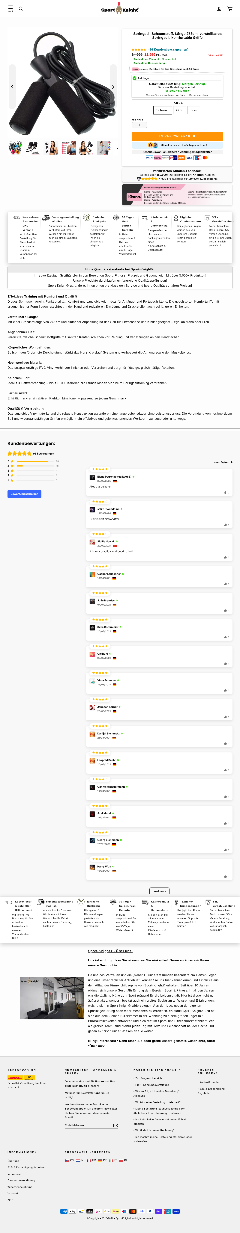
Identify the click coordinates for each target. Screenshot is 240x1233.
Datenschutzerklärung (21, 1180)
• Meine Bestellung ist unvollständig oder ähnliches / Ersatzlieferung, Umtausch (159, 1110)
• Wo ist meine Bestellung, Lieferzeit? (157, 1102)
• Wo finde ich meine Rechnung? (154, 1130)
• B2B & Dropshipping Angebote (211, 1091)
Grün (180, 110)
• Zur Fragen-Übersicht (148, 1078)
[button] (160, 50)
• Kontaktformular (209, 1082)
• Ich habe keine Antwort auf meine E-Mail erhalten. (160, 1121)
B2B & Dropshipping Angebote (26, 1167)
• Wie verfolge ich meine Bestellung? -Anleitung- (158, 1093)
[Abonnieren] (115, 1125)
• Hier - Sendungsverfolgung (151, 1084)
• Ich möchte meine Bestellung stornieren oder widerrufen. (163, 1139)
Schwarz (162, 110)
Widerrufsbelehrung (20, 1186)
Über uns (13, 1160)
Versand (13, 1193)
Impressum (15, 1173)
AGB (10, 1200)
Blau (193, 110)
